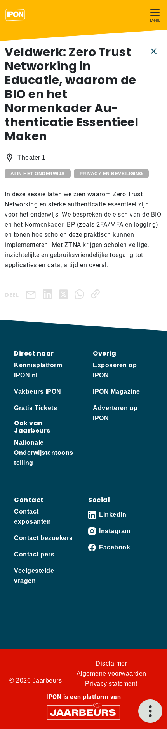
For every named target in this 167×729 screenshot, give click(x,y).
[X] (65, 294)
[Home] (15, 14)
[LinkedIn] (49, 294)
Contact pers (34, 554)
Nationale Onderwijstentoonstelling (43, 452)
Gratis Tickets (35, 408)
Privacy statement (111, 683)
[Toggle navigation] (155, 15)
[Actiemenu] (150, 711)
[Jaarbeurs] (83, 711)
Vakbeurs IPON (37, 391)
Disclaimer (111, 663)
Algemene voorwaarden (111, 673)
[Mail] (32, 294)
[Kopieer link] (96, 294)
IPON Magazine (116, 391)
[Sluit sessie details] (153, 50)
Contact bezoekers (43, 538)
